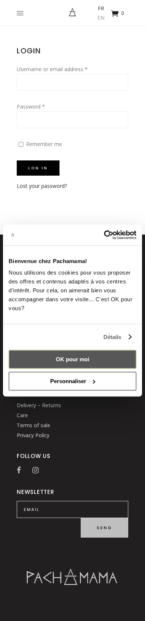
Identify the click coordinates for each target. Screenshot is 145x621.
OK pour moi (72, 359)
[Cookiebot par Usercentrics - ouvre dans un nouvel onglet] (104, 235)
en (100, 17)
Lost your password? (42, 185)
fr (101, 8)
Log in (38, 168)
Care (22, 415)
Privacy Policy (33, 435)
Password (31, 106)
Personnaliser (68, 381)
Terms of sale (33, 425)
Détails (112, 337)
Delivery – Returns (39, 405)
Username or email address (52, 69)
